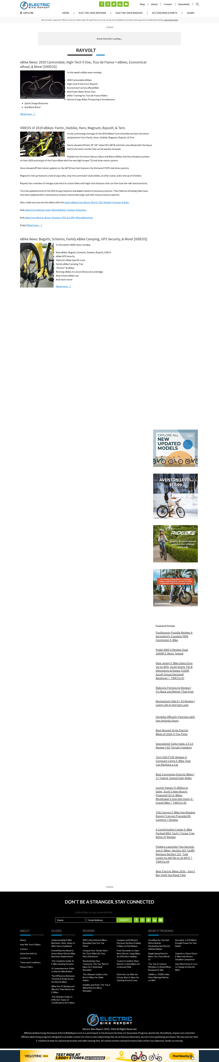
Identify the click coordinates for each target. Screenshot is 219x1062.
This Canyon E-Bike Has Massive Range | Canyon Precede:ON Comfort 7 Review (175, 816)
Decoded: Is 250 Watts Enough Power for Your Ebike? (186, 943)
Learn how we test (171, 20)
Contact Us (25, 958)
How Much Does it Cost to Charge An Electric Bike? (186, 967)
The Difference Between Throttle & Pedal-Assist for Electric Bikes (63, 979)
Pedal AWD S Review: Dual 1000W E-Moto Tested (172, 651)
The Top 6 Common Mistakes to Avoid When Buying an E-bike (159, 967)
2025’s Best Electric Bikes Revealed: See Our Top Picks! (95, 943)
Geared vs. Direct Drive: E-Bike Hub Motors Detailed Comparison (186, 956)
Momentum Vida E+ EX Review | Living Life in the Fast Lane (175, 703)
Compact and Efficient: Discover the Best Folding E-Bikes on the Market (129, 943)
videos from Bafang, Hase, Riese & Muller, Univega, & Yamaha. (55, 209)
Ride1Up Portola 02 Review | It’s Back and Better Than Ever (175, 689)
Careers (24, 949)
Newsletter (184, 4)
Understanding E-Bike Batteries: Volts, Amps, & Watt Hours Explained (63, 943)
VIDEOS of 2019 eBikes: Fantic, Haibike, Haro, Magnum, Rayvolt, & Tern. (73, 127)
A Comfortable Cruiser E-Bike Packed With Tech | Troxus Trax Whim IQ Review (175, 833)
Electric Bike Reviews (92, 12)
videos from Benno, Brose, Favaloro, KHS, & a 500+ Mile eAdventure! (58, 217)
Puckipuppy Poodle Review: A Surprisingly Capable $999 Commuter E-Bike (174, 636)
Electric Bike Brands (129, 12)
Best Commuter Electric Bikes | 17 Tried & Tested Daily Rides (175, 776)
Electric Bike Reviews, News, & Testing (35, 5)
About (154, 4)
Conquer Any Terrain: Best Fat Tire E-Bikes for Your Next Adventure (95, 953)
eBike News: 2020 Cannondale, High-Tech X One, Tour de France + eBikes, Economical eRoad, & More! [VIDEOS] (83, 64)
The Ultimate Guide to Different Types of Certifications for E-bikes (63, 999)
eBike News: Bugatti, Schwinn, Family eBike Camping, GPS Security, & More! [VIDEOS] (83, 239)
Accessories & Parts (164, 12)
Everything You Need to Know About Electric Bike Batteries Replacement (63, 953)
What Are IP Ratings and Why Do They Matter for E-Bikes (62, 989)
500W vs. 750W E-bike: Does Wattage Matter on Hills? (159, 977)
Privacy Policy (26, 967)
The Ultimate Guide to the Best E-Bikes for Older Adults (95, 977)
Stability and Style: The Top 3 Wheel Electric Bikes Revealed (96, 988)
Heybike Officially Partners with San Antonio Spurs (175, 718)
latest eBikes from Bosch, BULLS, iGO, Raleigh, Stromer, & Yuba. (96, 202)
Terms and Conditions (30, 962)
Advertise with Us (28, 953)
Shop (142, 4)
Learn (190, 12)
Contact (168, 4)
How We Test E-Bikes (30, 944)
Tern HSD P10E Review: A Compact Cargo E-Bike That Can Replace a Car (173, 760)
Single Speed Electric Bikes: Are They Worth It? (159, 956)
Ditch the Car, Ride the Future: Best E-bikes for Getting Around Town (128, 977)
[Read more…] (27, 114)
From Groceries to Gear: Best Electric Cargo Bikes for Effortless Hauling (128, 953)
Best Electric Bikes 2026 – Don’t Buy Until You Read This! (175, 873)
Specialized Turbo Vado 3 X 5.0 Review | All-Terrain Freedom (174, 745)
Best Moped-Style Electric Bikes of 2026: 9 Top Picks (172, 732)
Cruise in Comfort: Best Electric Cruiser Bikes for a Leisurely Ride (128, 964)
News (65, 12)
